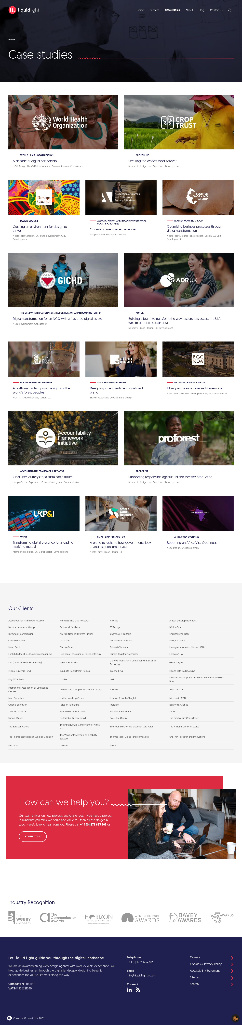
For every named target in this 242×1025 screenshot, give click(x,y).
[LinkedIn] (129, 989)
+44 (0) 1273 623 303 (140, 962)
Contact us (32, 836)
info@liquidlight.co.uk (141, 975)
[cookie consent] (235, 1018)
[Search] (230, 10)
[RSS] (137, 990)
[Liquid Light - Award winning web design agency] (23, 10)
